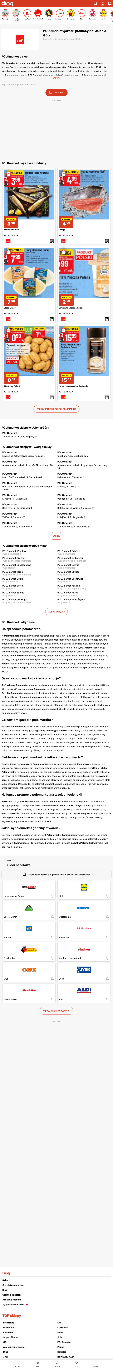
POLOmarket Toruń (12, 571)
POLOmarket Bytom (13, 585)
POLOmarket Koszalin (68, 585)
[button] (95, 4)
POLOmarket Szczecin (14, 558)
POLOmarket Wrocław (14, 551)
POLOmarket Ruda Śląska (71, 599)
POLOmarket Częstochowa (16, 565)
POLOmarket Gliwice (68, 571)
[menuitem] (18, 1364)
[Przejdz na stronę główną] (7, 4)
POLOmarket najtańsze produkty (23, 163)
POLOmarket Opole (12, 578)
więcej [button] (56, 536)
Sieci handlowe (19, 865)
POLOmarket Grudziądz (14, 599)
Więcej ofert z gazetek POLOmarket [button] (56, 409)
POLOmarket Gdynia (68, 565)
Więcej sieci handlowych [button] (56, 1011)
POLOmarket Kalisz (67, 592)
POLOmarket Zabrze (13, 592)
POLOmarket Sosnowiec (70, 578)
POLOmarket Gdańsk (68, 551)
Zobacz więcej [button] (56, 612)
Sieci (9, 861)
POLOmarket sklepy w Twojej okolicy (26, 447)
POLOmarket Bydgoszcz (70, 558)
